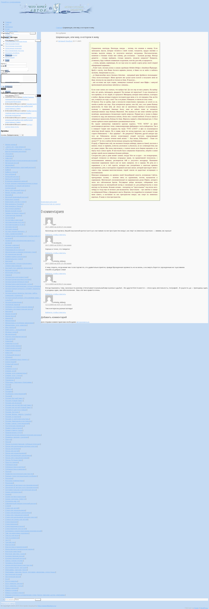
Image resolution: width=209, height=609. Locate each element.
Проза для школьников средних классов (21, 446)
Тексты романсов (12, 538)
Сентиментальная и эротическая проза (20, 490)
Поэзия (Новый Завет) (14, 400)
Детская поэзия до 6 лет (15, 222)
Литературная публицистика (16, 282)
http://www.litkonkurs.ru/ (47, 606)
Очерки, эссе (10, 371)
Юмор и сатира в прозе (14, 592)
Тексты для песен (12, 535)
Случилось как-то (12, 501)
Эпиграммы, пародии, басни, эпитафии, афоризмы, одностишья (30, 572)
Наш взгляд (9, 339)
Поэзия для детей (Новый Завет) (18, 407)
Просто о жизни (11, 462)
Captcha (4, 73)
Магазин (8, 311)
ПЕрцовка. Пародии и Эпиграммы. (18, 382)
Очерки (8, 366)
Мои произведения (12, 44)
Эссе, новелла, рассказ (14, 583)
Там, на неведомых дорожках (17, 533)
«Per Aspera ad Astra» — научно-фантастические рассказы (18, 150)
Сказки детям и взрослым (15, 496)
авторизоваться (83, 322)
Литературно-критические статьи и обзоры (22, 286)
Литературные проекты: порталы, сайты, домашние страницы (21, 294)
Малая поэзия (10, 314)
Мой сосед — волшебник (15, 330)
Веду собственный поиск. (15, 190)
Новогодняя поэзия (13, 348)
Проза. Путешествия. (13, 460)
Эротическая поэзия (13, 574)
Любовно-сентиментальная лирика (19, 307)
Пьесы (7, 471)
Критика (8, 261)
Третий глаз (10, 542)
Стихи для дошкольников (15, 510)
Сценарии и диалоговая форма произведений (23, 531)
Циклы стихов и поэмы (14, 560)
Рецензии (9, 483)
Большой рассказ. (12, 176)
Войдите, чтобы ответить (55, 235)
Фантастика (9, 544)
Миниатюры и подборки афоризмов (19, 323)
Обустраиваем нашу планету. (16, 359)
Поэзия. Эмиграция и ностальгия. (18, 421)
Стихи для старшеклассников (16, 515)
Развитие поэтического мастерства (19, 474)
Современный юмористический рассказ (20, 503)
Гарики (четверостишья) (15, 213)
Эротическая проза (12, 576)
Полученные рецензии (13, 46)
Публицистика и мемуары (15, 469)
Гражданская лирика (13, 215)
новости (8, 352)
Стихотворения (11, 524)
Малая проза (10, 316)
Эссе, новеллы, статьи (14, 586)
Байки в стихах (11, 172)
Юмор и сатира (11, 590)
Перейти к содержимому (11, 2)
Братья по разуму (12, 179)
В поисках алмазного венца (16, 181)
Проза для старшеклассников (16, 458)
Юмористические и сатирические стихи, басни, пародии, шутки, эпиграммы (35, 595)
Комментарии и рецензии (15, 256)
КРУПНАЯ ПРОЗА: (12, 272)
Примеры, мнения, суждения (16, 437)
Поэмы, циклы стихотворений (17, 423)
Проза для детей (12, 451)
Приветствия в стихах (14, 430)
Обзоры (8, 357)
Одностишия (10, 362)
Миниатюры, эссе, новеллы (16, 325)
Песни (7, 384)
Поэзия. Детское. (12, 412)
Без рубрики (10, 174)
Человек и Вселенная (13, 563)
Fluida (196, 608)
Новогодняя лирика (13, 346)
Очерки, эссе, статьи (13, 375)
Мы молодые (10, 334)
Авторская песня (11, 163)
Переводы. (9, 380)
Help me (8, 158)
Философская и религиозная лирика (19, 549)
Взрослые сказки (11, 199)
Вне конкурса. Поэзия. (14, 204)
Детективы (9, 218)
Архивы (4, 135)
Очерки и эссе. (11, 368)
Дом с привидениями (13, 234)
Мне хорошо (10, 327)
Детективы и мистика (13, 220)
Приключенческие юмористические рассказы (23, 435)
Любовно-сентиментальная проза (18, 309)
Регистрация (9, 57)
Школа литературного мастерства (18, 565)
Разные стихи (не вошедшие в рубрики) (21, 476)
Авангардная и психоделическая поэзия (20, 160)
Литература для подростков (16, 277)
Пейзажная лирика (12, 378)
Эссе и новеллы (11, 581)
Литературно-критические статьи (18, 284)
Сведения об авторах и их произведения (21, 485)
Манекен (8, 318)
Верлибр (8, 195)
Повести (8, 389)
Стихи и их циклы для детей (16, 519)
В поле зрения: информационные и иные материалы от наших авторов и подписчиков (21, 185)
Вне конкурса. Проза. (13, 206)
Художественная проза (14, 556)
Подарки (8, 391)
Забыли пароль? (11, 55)
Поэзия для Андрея (13, 403)
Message (4, 71)
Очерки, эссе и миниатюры (15, 373)
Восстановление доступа (14, 50)
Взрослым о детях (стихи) (15, 202)
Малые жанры (10, 144)
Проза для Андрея (12, 448)
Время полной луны (13, 211)
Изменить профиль (12, 53)
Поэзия (8, 396)
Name (3, 64)
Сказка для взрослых (13, 492)
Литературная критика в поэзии (17, 279)
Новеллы (8, 341)
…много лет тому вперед (15, 147)
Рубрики (8, 597)
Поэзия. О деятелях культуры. (17, 419)
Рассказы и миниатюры (14, 480)
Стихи (7, 506)
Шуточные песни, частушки (16, 567)
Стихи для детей (12, 508)
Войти (7, 60)
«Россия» (8, 154)
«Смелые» (9, 156)
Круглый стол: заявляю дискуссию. (18, 268)
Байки (7, 170)
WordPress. (204, 608)
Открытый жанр (11, 364)
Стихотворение (11, 522)
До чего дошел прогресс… (15, 231)
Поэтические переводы (14, 426)
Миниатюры (10, 320)
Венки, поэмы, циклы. (13, 192)
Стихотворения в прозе (14, 526)
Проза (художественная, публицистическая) (22, 444)
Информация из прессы (14, 250)
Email (3, 66)
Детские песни (11, 227)
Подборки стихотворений (15, 394)
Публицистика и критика (15, 467)
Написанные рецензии (13, 48)
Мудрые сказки (11, 332)
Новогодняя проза (12, 350)
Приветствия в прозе (13, 428)
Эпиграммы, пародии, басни (16, 570)
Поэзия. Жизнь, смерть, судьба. (17, 414)
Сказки (7, 494)
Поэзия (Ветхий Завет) (14, 398)
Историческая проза (13, 254)
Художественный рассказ (15, 558)
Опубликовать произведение (16, 41)
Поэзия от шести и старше (16, 410)
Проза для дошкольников (15, 453)
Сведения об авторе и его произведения (21, 487)
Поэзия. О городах (12, 416)
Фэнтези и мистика (12, 551)
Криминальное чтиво (13, 259)
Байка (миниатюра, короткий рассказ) (20, 167)
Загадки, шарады (12, 245)
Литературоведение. (13, 302)
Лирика (8, 275)
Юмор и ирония (11, 588)
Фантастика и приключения (16, 547)
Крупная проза (11, 270)
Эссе (7, 579)
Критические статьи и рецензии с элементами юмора (18, 264)
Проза (7, 442)
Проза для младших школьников (18, 455)
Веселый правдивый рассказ (16, 197)
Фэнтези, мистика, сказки (15, 554)
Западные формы (12, 247)
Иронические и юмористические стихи (20, 252)
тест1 (7, 540)
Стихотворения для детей (15, 528)
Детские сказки (11, 229)
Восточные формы (12, 208)
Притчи (8, 439)
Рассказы (8, 478)
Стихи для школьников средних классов (21, 517)
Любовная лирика (12, 304)
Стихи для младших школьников (18, 512)
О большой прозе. (12, 355)
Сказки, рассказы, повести (15, 499)
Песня (7, 387)
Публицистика (11, 464)
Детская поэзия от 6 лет (14, 224)
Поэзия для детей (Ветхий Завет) (18, 405)
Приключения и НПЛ (13, 432)
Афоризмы (9, 165)
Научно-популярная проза (15, 336)
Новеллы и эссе (11, 343)
